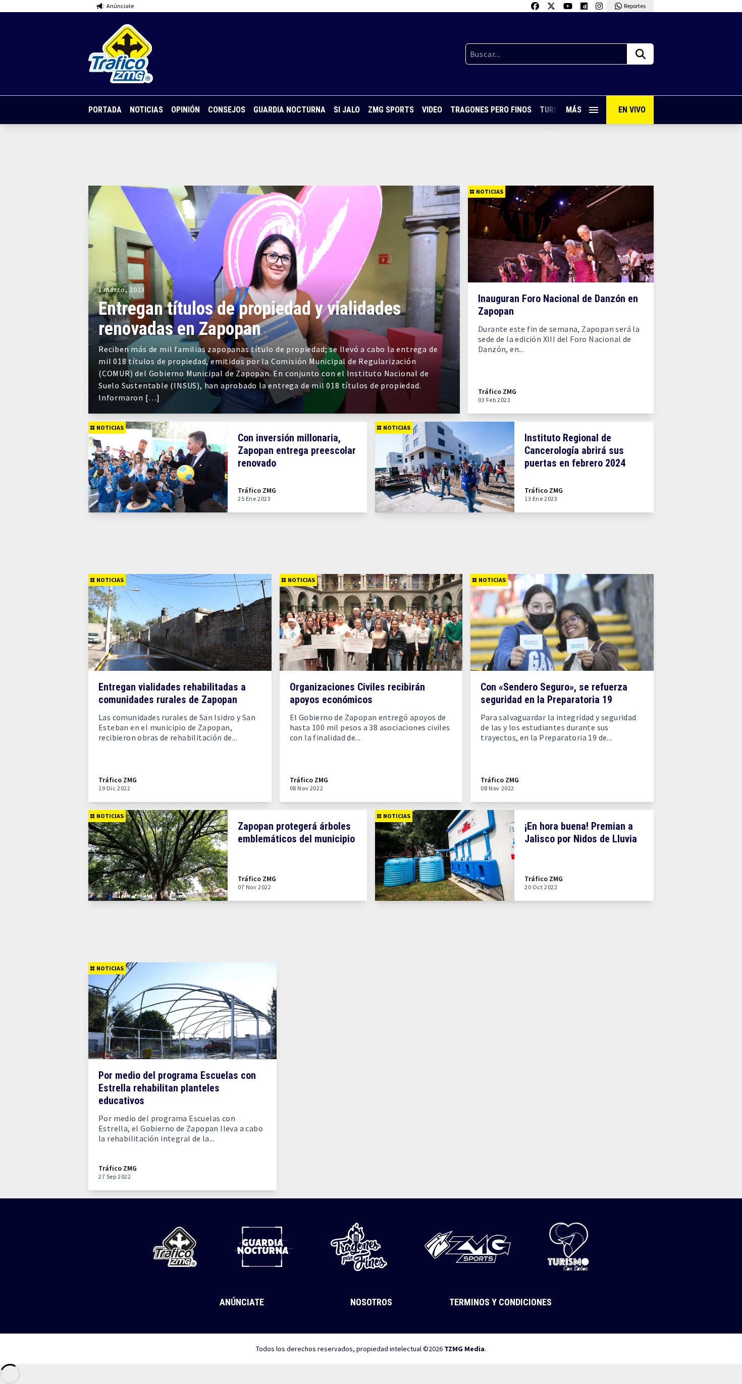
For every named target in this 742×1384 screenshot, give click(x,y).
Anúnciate (242, 1302)
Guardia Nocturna (289, 109)
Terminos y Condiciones (500, 1302)
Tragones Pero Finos (491, 109)
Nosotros (371, 1302)
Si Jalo (347, 109)
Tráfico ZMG (497, 391)
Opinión (185, 109)
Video (432, 109)
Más (573, 109)
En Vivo (632, 109)
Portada (105, 109)
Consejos (226, 109)
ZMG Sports (391, 109)
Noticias (146, 109)
